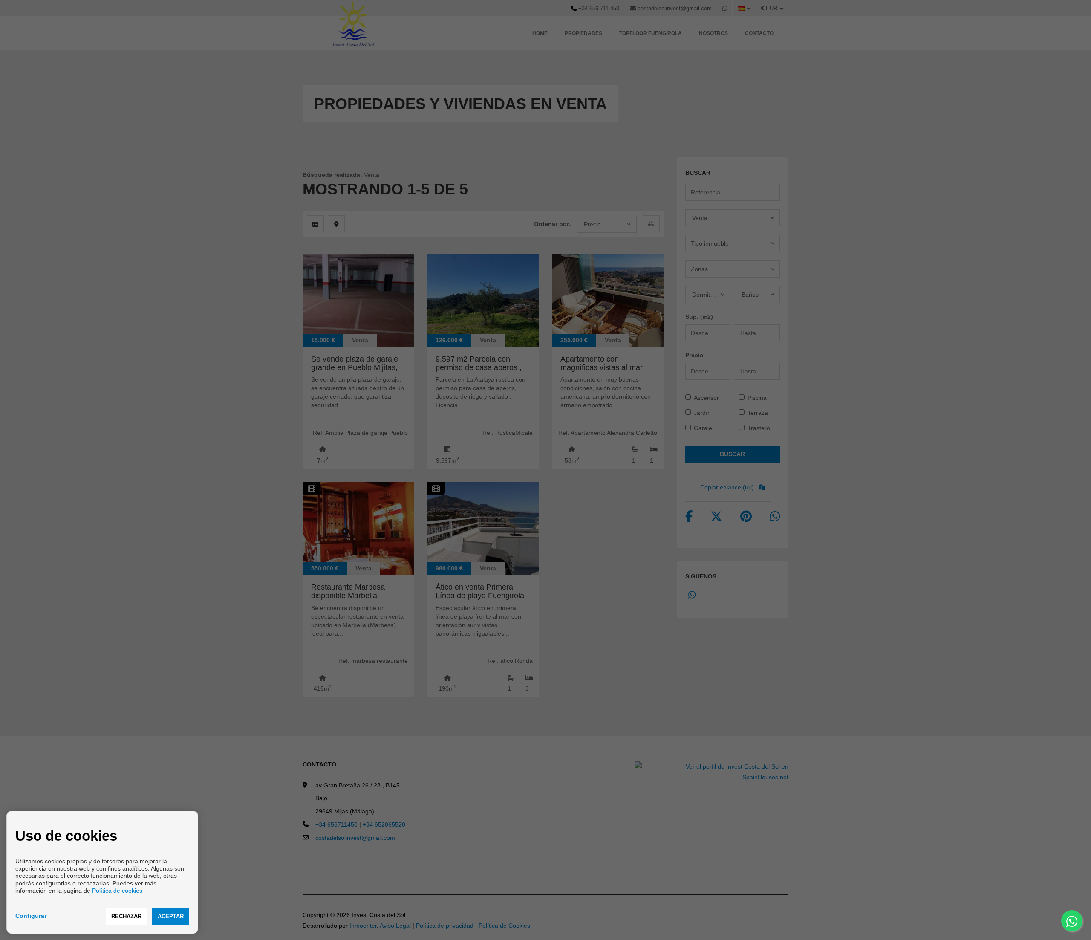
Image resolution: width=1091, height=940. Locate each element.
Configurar (30, 915)
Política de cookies (117, 890)
